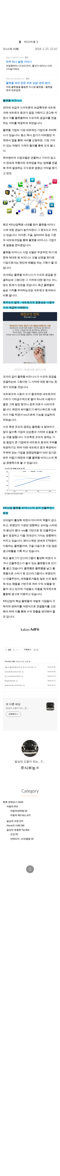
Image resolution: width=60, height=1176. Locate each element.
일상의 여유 (15, 821)
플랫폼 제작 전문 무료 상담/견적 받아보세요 (29, 83)
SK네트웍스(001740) (13, 672)
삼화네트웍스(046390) (13, 685)
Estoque (9, 887)
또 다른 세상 (13, 704)
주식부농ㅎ (11, 881)
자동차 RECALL (20, 815)
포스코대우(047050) (12, 676)
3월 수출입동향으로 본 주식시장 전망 (19, 667)
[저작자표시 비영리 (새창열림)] (36, 650)
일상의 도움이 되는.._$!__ (17, 708)
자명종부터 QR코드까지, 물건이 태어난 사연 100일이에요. (29, 67)
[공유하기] (14, 650)
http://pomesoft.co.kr (15, 79)
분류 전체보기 (13, 802)
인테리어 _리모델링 (21, 839)
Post (19, 876)
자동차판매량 (18, 811)
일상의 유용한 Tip (18, 830)
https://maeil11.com (14, 57)
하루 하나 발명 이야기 (19, 62)
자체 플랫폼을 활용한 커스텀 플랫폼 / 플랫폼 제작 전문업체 (29, 88)
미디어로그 (31, 42)
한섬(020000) (10, 681)
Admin (8, 876)
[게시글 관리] (17, 650)
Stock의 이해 (11, 49)
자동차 (12, 806)
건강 (14, 834)
